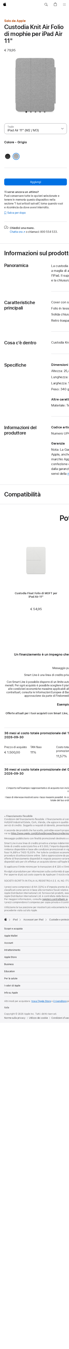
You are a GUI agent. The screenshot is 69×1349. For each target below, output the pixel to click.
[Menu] (64, 4)
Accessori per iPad (33, 919)
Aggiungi (35, 182)
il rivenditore (60, 1001)
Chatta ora (17, 231)
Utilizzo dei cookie (38, 1018)
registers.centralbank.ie (55, 899)
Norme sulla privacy (14, 1018)
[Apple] (5, 919)
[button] (46, 4)
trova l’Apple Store (41, 1001)
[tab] (26, 112)
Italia (6, 1007)
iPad (15, 919)
